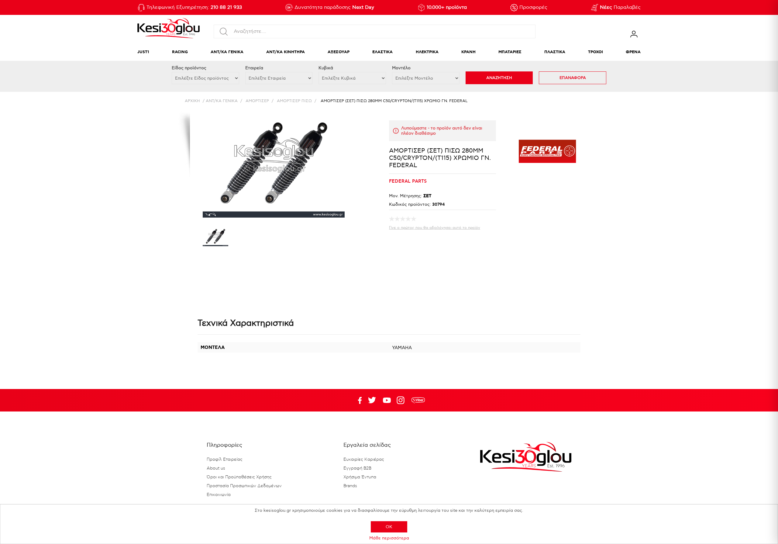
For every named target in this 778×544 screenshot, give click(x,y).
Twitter (387, 400)
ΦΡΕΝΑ (633, 52)
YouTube (372, 400)
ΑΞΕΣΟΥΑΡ (338, 52)
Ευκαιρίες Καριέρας (363, 459)
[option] (215, 238)
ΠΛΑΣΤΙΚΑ (554, 52)
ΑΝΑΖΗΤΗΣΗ (499, 77)
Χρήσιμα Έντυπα (359, 477)
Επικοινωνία (219, 494)
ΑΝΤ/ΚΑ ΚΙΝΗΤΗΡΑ (285, 52)
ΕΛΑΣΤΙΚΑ (382, 52)
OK (389, 526)
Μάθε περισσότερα (389, 538)
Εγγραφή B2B (357, 468)
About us (216, 468)
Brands (350, 486)
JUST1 (143, 52)
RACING (180, 52)
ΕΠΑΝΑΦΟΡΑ (572, 77)
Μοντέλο (401, 68)
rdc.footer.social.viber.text (418, 400)
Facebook (357, 400)
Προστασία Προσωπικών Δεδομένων (244, 486)
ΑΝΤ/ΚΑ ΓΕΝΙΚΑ (227, 52)
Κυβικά (325, 68)
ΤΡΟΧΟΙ (595, 52)
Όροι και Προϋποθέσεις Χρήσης (239, 477)
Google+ (402, 400)
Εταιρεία (254, 68)
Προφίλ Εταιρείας (225, 459)
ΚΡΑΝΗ (468, 52)
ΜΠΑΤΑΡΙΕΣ (510, 52)
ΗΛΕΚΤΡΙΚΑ (427, 52)
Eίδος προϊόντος (189, 68)
